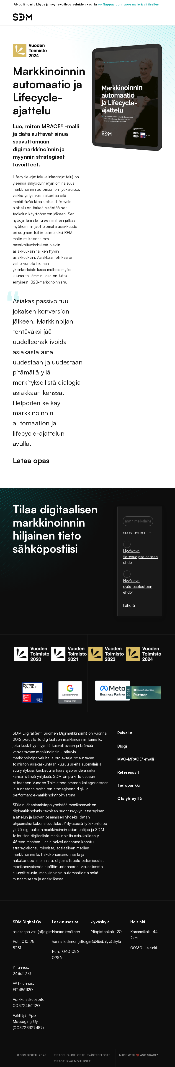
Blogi (122, 746)
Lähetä (129, 605)
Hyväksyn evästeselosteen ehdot (137, 586)
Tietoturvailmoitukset (72, 1061)
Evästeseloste (98, 1055)
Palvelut (125, 733)
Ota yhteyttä (129, 798)
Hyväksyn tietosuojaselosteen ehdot (140, 556)
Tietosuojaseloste (69, 1055)
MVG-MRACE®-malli (135, 759)
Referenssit (128, 772)
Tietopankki (128, 785)
